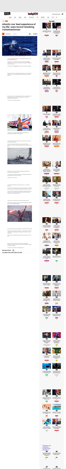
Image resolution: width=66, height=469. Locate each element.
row (16, 58)
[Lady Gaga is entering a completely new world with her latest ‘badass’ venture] (46, 463)
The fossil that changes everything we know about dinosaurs (47, 315)
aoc (56, 457)
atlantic (12, 252)
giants (47, 401)
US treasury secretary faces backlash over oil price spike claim (57, 200)
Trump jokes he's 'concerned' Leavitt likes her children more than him (47, 129)
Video (48, 17)
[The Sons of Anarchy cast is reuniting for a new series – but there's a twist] (46, 251)
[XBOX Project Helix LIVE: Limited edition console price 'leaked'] (56, 179)
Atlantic (28, 61)
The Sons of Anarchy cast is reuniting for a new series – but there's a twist (47, 257)
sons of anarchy (47, 260)
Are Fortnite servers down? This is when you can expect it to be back (47, 427)
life (3, 252)
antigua (15, 252)
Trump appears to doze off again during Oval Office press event (47, 144)
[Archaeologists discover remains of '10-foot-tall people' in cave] (46, 392)
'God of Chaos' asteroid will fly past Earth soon (57, 257)
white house (46, 61)
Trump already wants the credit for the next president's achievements (56, 129)
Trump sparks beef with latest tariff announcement (47, 356)
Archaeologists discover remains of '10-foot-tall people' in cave (47, 398)
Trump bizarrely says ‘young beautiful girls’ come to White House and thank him (56, 32)
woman (6, 21)
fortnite (47, 430)
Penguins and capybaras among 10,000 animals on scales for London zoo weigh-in (47, 454)
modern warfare (47, 188)
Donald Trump (46, 35)
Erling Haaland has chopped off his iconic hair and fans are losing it (47, 242)
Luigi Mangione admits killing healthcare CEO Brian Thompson (46, 74)
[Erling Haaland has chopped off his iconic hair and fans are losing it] (46, 235)
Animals (47, 457)
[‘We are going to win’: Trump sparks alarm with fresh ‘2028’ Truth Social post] (46, 25)
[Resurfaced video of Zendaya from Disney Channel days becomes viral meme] (56, 293)
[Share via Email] (36, 34)
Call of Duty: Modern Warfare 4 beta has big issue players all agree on (46, 185)
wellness (56, 415)
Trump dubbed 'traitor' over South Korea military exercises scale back (56, 115)
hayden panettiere (56, 146)
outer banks (46, 303)
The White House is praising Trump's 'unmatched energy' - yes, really (56, 226)
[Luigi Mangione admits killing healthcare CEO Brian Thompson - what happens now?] (46, 67)
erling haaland (46, 245)
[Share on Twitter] (35, 34)
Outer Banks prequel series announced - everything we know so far (46, 300)
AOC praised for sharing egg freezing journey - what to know (57, 454)
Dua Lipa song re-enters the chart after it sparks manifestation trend (57, 315)
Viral (37, 17)
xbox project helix (57, 188)
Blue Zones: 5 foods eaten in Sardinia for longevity (56, 412)
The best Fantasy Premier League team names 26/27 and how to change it (47, 341)
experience (16, 66)
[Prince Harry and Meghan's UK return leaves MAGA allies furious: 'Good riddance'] (56, 235)
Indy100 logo (33, 14)
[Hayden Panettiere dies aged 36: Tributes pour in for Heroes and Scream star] (56, 138)
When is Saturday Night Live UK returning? (47, 114)
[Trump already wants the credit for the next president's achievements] (56, 123)
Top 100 (10, 17)
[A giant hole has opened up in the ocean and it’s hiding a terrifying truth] (46, 366)
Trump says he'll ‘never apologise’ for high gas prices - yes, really (47, 284)
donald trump (46, 146)
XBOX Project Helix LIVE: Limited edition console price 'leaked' (56, 185)
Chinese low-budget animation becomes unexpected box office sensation (56, 357)
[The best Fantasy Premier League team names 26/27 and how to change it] (46, 335)
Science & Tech (31, 17)
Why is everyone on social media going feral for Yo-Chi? (46, 413)
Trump (25, 17)
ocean (23, 58)
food (46, 415)
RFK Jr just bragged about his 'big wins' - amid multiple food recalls (56, 170)
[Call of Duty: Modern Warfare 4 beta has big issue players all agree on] (46, 179)
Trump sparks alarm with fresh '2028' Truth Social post (47, 31)
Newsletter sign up (57, 14)
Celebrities (43, 17)
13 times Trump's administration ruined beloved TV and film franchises (46, 59)
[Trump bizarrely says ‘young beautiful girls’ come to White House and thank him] (56, 25)
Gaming (20, 17)
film (56, 360)
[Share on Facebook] (33, 34)
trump (56, 35)
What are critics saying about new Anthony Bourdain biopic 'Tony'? (56, 74)
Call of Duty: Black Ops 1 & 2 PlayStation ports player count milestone (57, 372)
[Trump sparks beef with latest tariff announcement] (46, 350)
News (15, 17)
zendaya (57, 303)
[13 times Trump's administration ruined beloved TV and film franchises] (46, 52)
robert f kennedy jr (56, 173)
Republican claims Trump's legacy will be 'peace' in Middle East (46, 200)
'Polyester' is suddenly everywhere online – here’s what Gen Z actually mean (56, 341)
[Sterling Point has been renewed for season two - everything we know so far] (56, 463)
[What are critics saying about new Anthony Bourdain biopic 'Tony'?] (56, 67)
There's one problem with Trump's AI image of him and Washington (56, 59)
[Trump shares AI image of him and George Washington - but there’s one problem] (56, 52)
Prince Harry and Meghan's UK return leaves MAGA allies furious (56, 242)
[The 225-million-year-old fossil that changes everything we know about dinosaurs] (46, 309)
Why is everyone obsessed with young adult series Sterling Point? (46, 88)
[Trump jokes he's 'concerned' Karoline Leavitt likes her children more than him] (46, 123)
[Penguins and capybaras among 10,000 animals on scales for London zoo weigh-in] (46, 448)
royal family (56, 245)
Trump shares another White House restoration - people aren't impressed (56, 284)
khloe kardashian (47, 173)
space (56, 260)
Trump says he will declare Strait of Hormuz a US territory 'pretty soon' (56, 88)
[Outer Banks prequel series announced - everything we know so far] (46, 293)
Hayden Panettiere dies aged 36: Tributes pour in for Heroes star (57, 144)
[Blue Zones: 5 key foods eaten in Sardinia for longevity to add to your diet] (56, 407)
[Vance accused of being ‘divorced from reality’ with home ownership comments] (46, 220)
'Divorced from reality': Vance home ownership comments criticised (47, 226)
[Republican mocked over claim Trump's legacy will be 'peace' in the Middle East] (46, 194)
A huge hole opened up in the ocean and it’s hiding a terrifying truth (46, 372)
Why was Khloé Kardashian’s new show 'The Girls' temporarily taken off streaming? (47, 170)
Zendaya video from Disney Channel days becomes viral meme (56, 299)
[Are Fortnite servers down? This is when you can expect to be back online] (46, 421)
